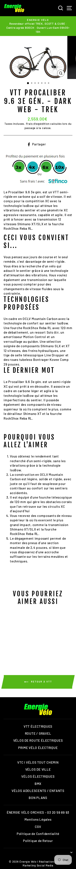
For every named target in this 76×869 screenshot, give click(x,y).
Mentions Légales (37, 819)
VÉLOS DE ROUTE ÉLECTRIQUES (38, 740)
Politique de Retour (38, 841)
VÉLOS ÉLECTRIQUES (37, 776)
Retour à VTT (41, 681)
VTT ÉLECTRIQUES (38, 726)
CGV (38, 827)
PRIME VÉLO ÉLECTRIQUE (38, 748)
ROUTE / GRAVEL (38, 733)
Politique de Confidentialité (38, 834)
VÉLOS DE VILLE (38, 769)
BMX (38, 784)
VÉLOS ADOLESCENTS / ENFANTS (38, 791)
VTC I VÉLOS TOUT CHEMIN (38, 762)
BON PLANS (38, 798)
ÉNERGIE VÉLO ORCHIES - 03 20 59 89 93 (38, 812)
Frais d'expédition (38, 123)
